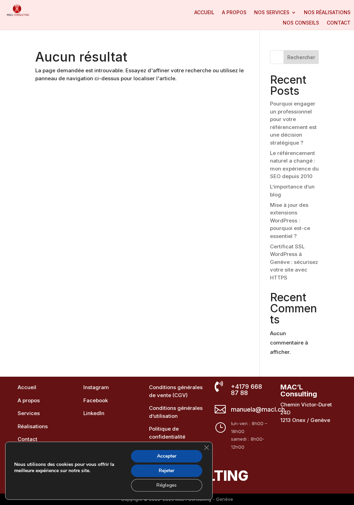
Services (29, 413)
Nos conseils (301, 23)
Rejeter (166, 470)
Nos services (271, 12)
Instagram (96, 387)
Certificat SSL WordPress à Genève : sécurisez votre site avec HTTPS (294, 262)
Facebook (95, 400)
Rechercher (301, 57)
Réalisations (33, 426)
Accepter (166, 456)
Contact (339, 23)
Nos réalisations (327, 12)
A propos (234, 12)
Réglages (166, 485)
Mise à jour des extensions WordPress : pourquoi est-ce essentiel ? (290, 220)
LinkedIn (93, 413)
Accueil (204, 12)
